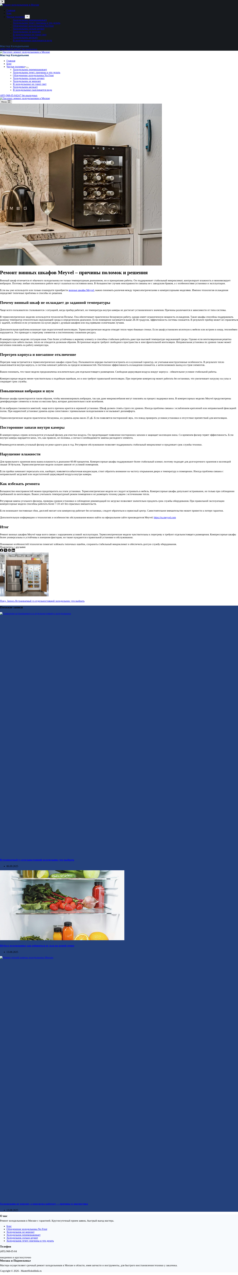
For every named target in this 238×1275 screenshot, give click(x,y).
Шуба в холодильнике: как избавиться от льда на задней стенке (37, 945)
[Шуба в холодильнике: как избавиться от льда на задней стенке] (62, 939)
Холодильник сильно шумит (29, 78)
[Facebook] (2, 551)
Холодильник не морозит (27, 81)
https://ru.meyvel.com (165, 517)
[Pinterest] (10, 551)
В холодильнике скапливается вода (32, 90)
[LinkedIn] (13, 551)
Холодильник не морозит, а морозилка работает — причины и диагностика (44, 1203)
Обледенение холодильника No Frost (33, 75)
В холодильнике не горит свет (29, 84)
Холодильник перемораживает (30, 69)
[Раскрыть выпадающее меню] (27, 67)
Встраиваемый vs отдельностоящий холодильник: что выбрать (37, 859)
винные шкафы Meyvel (81, 290)
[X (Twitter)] (6, 551)
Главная (10, 60)
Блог (9, 63)
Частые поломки (15, 66)
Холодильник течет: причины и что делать (36, 72)
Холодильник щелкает (25, 87)
